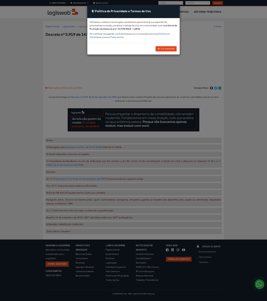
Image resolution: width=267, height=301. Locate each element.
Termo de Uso (117, 37)
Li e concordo (167, 48)
